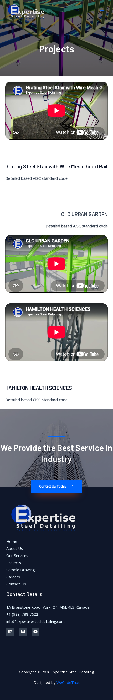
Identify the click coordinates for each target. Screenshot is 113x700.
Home (11, 541)
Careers (13, 576)
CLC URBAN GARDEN (84, 214)
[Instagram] (23, 632)
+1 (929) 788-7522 (22, 614)
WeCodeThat (68, 682)
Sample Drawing (20, 569)
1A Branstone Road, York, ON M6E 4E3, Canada (48, 607)
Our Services (17, 555)
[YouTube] (35, 632)
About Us (14, 548)
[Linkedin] (10, 632)
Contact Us (16, 584)
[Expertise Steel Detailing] (26, 12)
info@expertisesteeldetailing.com (35, 621)
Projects (13, 562)
